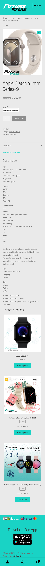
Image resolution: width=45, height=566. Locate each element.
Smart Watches (28, 18)
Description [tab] (7, 145)
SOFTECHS (17, 556)
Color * (5, 107)
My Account (7, 562)
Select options (22, 365)
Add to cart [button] (22, 499)
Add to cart (19, 118)
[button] (39, 32)
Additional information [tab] (11, 152)
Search (22, 562)
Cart (34, 560)
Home (7, 18)
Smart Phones (16, 18)
